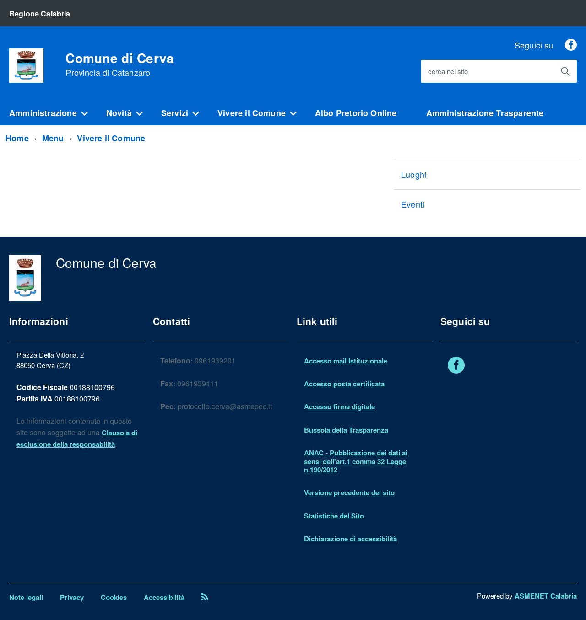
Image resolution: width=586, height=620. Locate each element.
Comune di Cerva (119, 64)
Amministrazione (43, 113)
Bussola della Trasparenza (346, 430)
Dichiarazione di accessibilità (350, 539)
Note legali (26, 597)
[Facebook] (571, 45)
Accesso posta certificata (344, 384)
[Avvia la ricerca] (565, 71)
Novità (119, 113)
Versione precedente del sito (349, 492)
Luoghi (413, 174)
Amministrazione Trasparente (485, 113)
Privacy (72, 597)
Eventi (412, 204)
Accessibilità (164, 597)
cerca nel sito (448, 71)
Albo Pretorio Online (356, 113)
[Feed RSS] (204, 597)
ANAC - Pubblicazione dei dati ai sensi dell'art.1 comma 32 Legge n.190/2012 (355, 461)
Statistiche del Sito (334, 516)
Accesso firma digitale (339, 406)
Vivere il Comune (251, 113)
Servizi (174, 113)
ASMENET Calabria (546, 596)
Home (17, 138)
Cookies (114, 597)
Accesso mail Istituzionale (345, 361)
